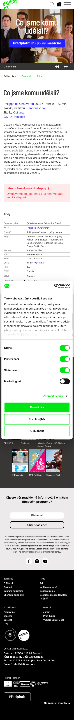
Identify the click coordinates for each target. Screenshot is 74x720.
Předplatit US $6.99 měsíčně (37, 43)
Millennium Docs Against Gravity (45, 444)
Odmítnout (37, 430)
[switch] (65, 359)
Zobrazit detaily (53, 396)
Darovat (8, 620)
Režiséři (44, 599)
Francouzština (35, 108)
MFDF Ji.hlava (35, 475)
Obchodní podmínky (14, 595)
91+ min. (38, 263)
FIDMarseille (17, 475)
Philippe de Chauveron (19, 104)
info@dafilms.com (24, 664)
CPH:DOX (8, 443)
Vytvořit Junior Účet (53, 620)
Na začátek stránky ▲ (57, 702)
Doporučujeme (47, 591)
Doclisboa (25, 443)
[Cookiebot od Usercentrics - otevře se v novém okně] (54, 286)
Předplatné (9, 612)
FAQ (6, 624)
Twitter (40, 76)
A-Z (41, 583)
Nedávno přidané (48, 587)
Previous (57, 66)
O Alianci (8, 583)
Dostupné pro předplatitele (53, 595)
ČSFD (8, 117)
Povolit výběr (37, 419)
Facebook (27, 76)
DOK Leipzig (59, 443)
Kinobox (19, 117)
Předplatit (17, 697)
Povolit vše (37, 407)
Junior (46, 612)
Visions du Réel (53, 475)
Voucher (8, 616)
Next (66, 66)
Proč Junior (49, 616)
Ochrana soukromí (13, 591)
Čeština (18, 112)
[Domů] (11, 4)
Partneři (8, 587)
